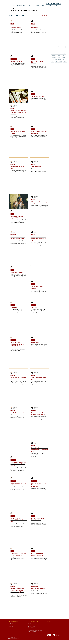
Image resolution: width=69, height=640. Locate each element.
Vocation (63, 57)
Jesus (62, 48)
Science (60, 61)
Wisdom (53, 48)
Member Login (11, 626)
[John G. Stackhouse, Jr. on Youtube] (48, 635)
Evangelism (54, 57)
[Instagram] (59, 635)
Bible (64, 46)
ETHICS (12, 108)
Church (60, 53)
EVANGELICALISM (14, 58)
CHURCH (12, 164)
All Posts (11, 15)
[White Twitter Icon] (57, 635)
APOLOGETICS (13, 480)
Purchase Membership (12, 623)
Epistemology (58, 59)
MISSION (12, 23)
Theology (53, 46)
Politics (53, 59)
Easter (53, 63)
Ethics (64, 59)
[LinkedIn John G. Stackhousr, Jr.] (54, 635)
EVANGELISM (13, 234)
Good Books (54, 55)
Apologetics (17, 15)
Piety (56, 61)
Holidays (59, 55)
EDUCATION (34, 410)
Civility (59, 57)
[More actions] (26, 21)
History (65, 61)
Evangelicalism (54, 53)
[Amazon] (50, 635)
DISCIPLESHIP (13, 340)
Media (58, 48)
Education (65, 53)
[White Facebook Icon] (52, 635)
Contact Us (11, 625)
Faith (52, 61)
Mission (64, 55)
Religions (57, 63)
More (23, 15)
